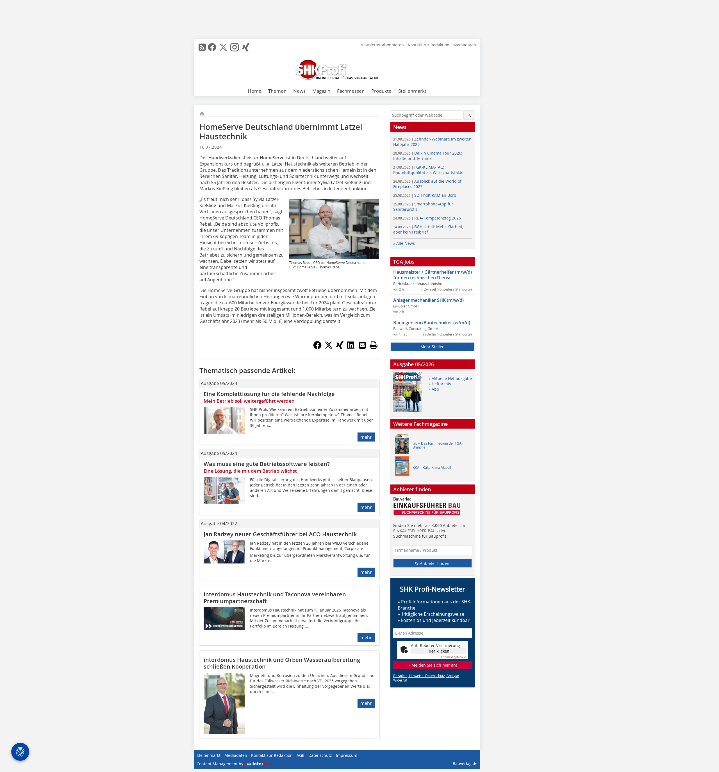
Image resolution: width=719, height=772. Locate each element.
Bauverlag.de (465, 763)
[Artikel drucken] (373, 345)
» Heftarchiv (440, 383)
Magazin (321, 91)
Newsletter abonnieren (382, 44)
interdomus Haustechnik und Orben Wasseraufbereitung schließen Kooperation (282, 663)
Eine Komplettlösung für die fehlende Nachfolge (269, 394)
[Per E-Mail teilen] (362, 345)
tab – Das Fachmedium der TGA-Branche (438, 445)
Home (254, 91)
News (299, 91)
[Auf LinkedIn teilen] (351, 347)
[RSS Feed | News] (202, 47)
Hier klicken (438, 651)
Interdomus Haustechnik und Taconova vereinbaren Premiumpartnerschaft (275, 597)
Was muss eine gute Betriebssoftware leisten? (267, 464)
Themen (277, 91)
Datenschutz (320, 755)
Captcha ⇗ (453, 657)
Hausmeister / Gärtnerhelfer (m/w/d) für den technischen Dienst (432, 275)
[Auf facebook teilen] (317, 347)
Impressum (346, 755)
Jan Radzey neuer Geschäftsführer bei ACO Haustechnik (280, 534)
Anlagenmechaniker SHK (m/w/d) (428, 300)
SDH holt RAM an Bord (424, 195)
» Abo (434, 389)
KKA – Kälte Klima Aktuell (432, 468)
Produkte (381, 91)
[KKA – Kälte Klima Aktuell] (403, 467)
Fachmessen (351, 91)
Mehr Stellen (432, 346)
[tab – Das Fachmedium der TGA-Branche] (403, 445)
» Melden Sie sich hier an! (432, 665)
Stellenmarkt (412, 91)
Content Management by (220, 763)
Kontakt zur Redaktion (428, 44)
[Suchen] (469, 115)
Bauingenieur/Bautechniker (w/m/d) (431, 323)
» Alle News (404, 243)
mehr (366, 437)
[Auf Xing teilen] (339, 347)
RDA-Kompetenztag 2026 (427, 218)
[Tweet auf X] (328, 347)
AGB (300, 755)
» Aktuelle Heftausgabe (450, 378)
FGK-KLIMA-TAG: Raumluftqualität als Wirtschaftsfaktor (429, 169)
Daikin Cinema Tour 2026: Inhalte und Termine (427, 155)
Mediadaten (464, 44)
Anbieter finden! (434, 563)
